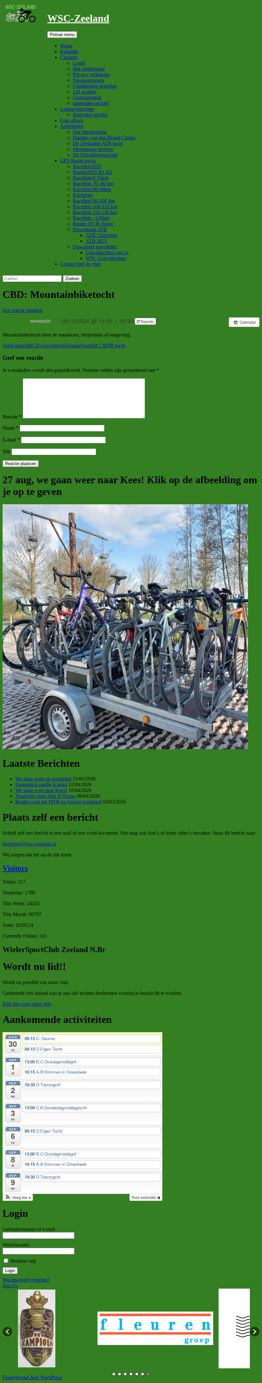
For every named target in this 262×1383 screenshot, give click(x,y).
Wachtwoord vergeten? (26, 1280)
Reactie (12, 416)
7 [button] (148, 1374)
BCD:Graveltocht (34, 345)
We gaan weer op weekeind (43, 778)
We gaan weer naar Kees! (41, 790)
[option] (72, 1328)
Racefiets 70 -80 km (93, 183)
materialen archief (91, 103)
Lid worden (84, 91)
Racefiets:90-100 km (94, 200)
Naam (11, 428)
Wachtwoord (15, 1244)
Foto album (71, 120)
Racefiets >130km (91, 218)
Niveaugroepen (88, 80)
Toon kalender (144, 1197)
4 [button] (131, 1374)
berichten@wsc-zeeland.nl (29, 844)
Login (79, 63)
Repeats (147, 321)
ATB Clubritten (101, 235)
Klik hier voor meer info (27, 1004)
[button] (18, 1197)
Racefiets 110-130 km (95, 212)
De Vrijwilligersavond (95, 155)
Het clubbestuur (89, 68)
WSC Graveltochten (106, 258)
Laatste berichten (77, 109)
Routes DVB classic (93, 223)
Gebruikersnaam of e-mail (29, 1229)
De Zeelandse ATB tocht (98, 143)
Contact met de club (80, 264)
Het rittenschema (90, 132)
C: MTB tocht (95, 345)
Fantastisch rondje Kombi (41, 784)
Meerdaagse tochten (93, 149)
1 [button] (114, 1374)
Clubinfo (69, 57)
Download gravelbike (95, 246)
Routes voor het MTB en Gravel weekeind (58, 801)
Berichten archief (90, 114)
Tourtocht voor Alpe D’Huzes (45, 796)
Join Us (10, 1285)
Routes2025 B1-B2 (92, 172)
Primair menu (62, 34)
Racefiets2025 (87, 166)
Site (6, 451)
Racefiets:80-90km (92, 189)
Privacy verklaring (91, 74)
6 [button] (142, 1374)
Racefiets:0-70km (90, 178)
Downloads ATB (90, 229)
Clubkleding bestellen (95, 86)
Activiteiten (71, 126)
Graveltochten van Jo (107, 252)
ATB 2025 (96, 241)
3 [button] (125, 1374)
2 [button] (119, 1374)
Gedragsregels (87, 97)
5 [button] (137, 1374)
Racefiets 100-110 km (95, 206)
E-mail (11, 439)
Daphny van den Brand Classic (104, 137)
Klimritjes (83, 195)
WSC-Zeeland (78, 18)
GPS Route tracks (78, 160)
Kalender (69, 51)
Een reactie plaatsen (22, 310)
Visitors (15, 868)
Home (66, 45)
